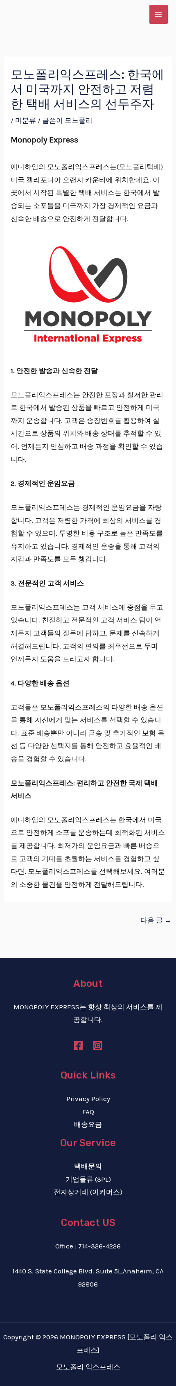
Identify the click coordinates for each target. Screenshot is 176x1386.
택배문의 (88, 1166)
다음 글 (155, 920)
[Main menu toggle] (158, 14)
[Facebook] (78, 1045)
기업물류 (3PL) (88, 1179)
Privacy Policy (88, 1098)
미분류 (25, 120)
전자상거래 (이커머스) (88, 1192)
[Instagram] (98, 1045)
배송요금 (88, 1124)
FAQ (88, 1112)
